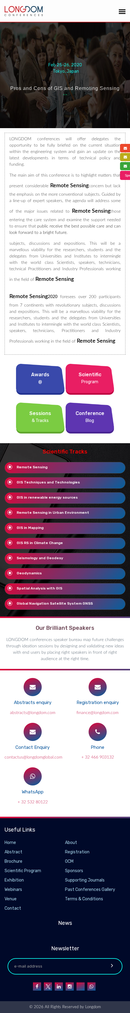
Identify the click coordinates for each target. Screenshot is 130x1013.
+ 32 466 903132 (97, 757)
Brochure (13, 861)
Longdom (92, 1007)
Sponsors (74, 870)
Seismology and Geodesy (40, 558)
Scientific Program (23, 870)
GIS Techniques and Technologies (48, 482)
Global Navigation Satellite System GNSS (55, 603)
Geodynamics (29, 573)
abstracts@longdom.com (32, 713)
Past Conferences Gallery (90, 889)
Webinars (13, 889)
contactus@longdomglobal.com (33, 757)
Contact (13, 908)
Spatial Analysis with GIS (39, 588)
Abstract (13, 852)
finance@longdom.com (97, 713)
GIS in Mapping (30, 528)
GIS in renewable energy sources (47, 497)
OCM (69, 861)
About (71, 842)
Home (10, 842)
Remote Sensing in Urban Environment (53, 512)
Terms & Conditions (84, 899)
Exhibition (14, 880)
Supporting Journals (85, 880)
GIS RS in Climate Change (40, 543)
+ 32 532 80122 (33, 802)
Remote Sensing (32, 467)
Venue (11, 899)
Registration (77, 852)
